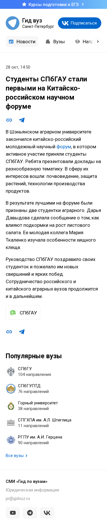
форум (63, 146)
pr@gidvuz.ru (18, 498)
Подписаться (83, 23)
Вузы (59, 41)
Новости (26, 41)
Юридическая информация (32, 490)
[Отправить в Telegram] (21, 120)
